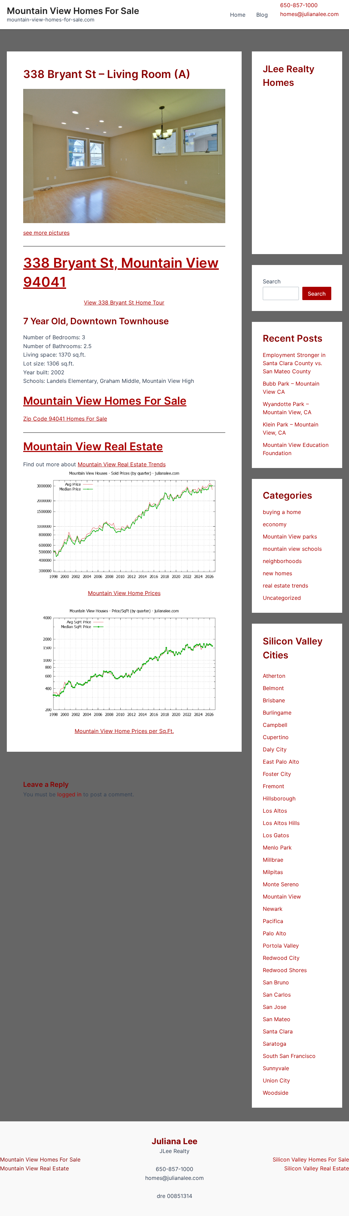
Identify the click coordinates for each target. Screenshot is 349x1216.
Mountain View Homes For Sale (73, 10)
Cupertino (276, 737)
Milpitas (273, 872)
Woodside (275, 1092)
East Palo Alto (281, 761)
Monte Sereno (281, 884)
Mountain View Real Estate (93, 446)
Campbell (275, 724)
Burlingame (277, 712)
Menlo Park (277, 847)
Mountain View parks (290, 536)
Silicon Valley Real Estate (316, 1168)
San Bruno (276, 982)
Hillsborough (279, 798)
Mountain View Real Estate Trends (122, 464)
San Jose (274, 1006)
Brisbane (274, 700)
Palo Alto (274, 933)
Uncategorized (282, 597)
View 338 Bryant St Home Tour (124, 302)
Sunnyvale (276, 1068)
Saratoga (274, 1043)
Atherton (274, 675)
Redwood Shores (285, 970)
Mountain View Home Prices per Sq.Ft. (124, 731)
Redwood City (281, 957)
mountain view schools (292, 548)
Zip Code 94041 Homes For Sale (65, 418)
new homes (277, 573)
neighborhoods (282, 561)
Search (271, 281)
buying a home (282, 512)
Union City (276, 1080)
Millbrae (273, 859)
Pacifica (273, 921)
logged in (69, 794)
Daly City (275, 749)
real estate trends (285, 585)
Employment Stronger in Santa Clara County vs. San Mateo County (294, 363)
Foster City (277, 773)
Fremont (273, 786)
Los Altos (275, 810)
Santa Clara (278, 1031)
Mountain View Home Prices (124, 593)
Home (237, 14)
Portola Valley (281, 945)
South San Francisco (289, 1056)
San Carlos (277, 994)
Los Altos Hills (281, 823)
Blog (262, 14)
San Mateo (276, 1019)
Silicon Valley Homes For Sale (311, 1159)
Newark (273, 908)
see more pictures (46, 232)
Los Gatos (276, 835)
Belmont (273, 688)
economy (275, 524)
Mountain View (282, 896)
